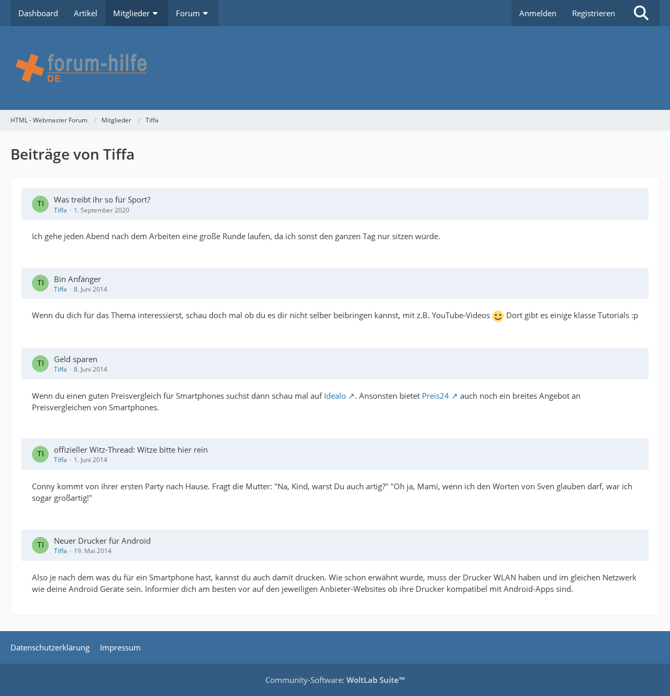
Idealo (335, 395)
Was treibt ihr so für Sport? (102, 199)
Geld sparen (75, 359)
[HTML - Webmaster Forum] (335, 68)
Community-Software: (335, 680)
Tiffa (60, 210)
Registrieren (593, 13)
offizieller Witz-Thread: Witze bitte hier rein (131, 449)
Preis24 (435, 395)
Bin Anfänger (77, 279)
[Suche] (641, 13)
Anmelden (537, 13)
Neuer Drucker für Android (102, 540)
